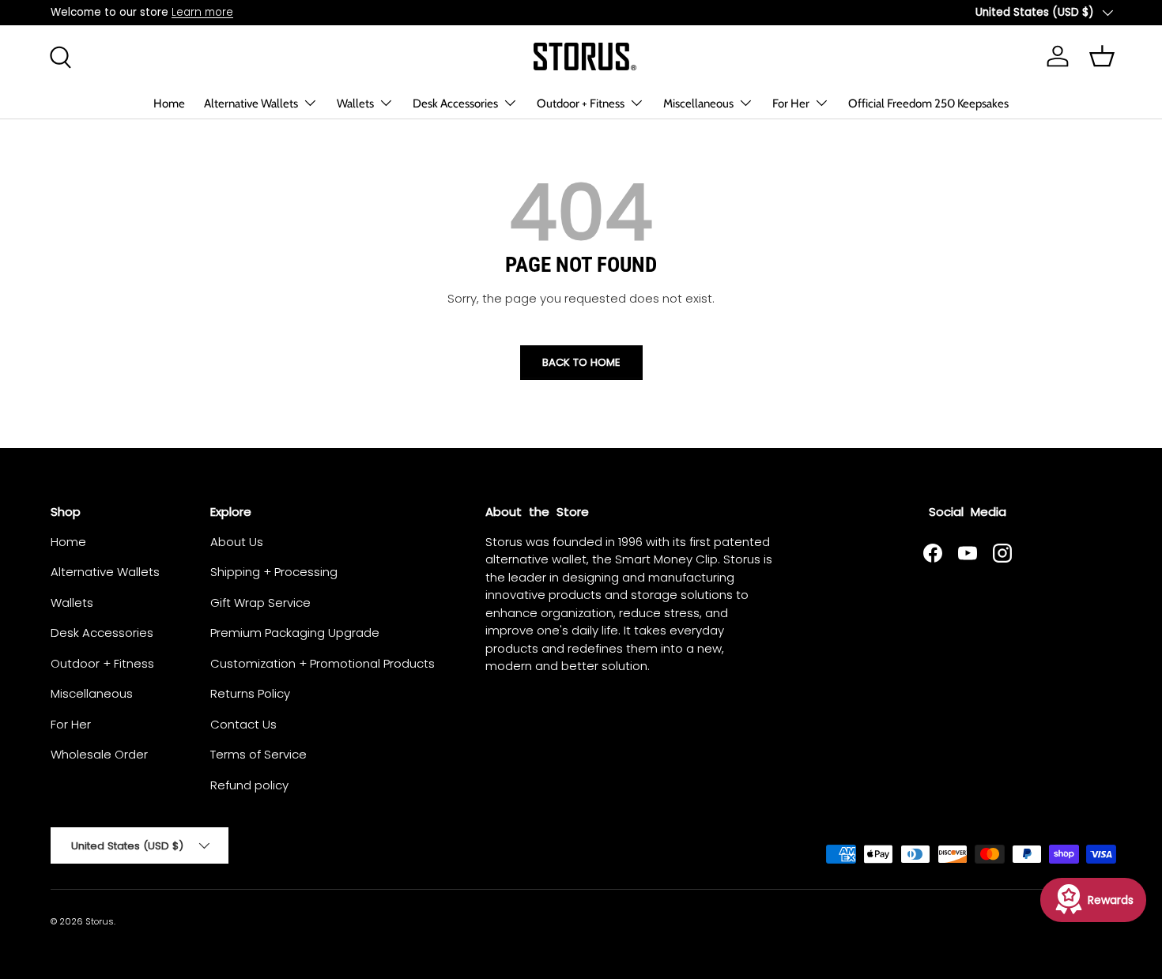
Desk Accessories (455, 103)
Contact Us (243, 724)
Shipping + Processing (274, 571)
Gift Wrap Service (260, 602)
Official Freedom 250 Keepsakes (928, 103)
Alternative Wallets (251, 103)
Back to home (581, 362)
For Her (790, 103)
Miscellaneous (698, 103)
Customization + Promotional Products (322, 663)
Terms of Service (258, 754)
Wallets (355, 103)
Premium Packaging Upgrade (294, 632)
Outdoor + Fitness (580, 103)
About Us (236, 541)
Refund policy (249, 785)
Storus (99, 921)
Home (169, 103)
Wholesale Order (99, 754)
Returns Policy (250, 693)
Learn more (202, 12)
